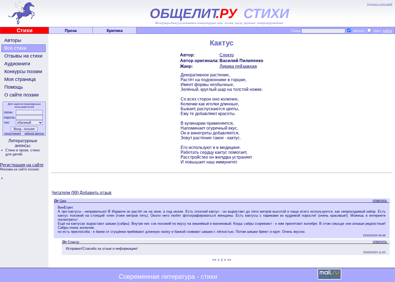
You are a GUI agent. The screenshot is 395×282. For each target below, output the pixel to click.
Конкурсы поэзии (23, 71)
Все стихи (15, 48)
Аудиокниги (17, 63)
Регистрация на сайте (22, 165)
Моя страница (20, 79)
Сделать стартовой (379, 4)
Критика (115, 30)
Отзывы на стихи (23, 56)
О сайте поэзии (21, 95)
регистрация (12, 133)
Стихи (25, 30)
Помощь (13, 87)
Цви (63, 201)
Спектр (227, 55)
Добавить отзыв (96, 192)
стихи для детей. (22, 152)
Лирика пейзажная (238, 66)
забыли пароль (34, 133)
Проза (71, 30)
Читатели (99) (65, 192)
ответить (380, 200)
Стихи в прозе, (17, 150)
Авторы (12, 40)
